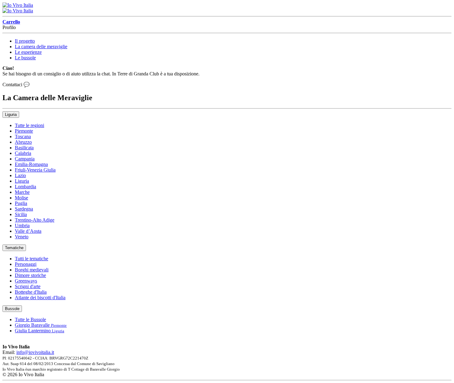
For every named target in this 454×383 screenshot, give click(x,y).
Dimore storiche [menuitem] (30, 275)
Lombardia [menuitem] (25, 186)
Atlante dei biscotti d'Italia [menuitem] (40, 297)
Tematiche (14, 247)
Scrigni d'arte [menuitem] (27, 286)
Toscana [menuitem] (23, 136)
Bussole (12, 308)
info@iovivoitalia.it (35, 352)
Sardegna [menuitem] (24, 208)
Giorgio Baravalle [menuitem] (41, 325)
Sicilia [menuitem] (21, 214)
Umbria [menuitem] (22, 225)
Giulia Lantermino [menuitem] (39, 330)
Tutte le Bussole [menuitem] (30, 319)
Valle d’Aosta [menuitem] (28, 231)
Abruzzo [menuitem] (23, 142)
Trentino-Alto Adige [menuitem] (34, 220)
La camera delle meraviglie (41, 46)
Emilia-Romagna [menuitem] (31, 164)
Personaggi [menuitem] (25, 264)
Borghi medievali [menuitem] (31, 269)
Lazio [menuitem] (20, 175)
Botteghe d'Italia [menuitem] (31, 292)
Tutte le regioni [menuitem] (29, 125)
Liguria (11, 114)
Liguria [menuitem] (22, 181)
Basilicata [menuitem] (24, 147)
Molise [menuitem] (21, 197)
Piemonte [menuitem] (24, 131)
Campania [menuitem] (25, 158)
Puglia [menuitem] (21, 203)
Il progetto (25, 41)
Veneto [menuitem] (21, 236)
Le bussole (25, 57)
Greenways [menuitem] (26, 280)
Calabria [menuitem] (23, 153)
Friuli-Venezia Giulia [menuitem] (35, 169)
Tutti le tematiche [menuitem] (31, 258)
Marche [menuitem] (22, 192)
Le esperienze (28, 52)
